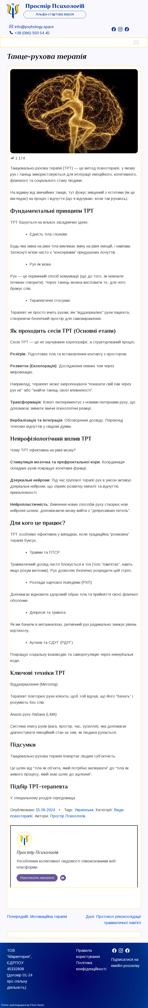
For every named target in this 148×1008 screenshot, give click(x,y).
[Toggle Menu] (136, 42)
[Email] (63, 878)
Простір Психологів (67, 816)
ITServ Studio (37, 1005)
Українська (84, 810)
